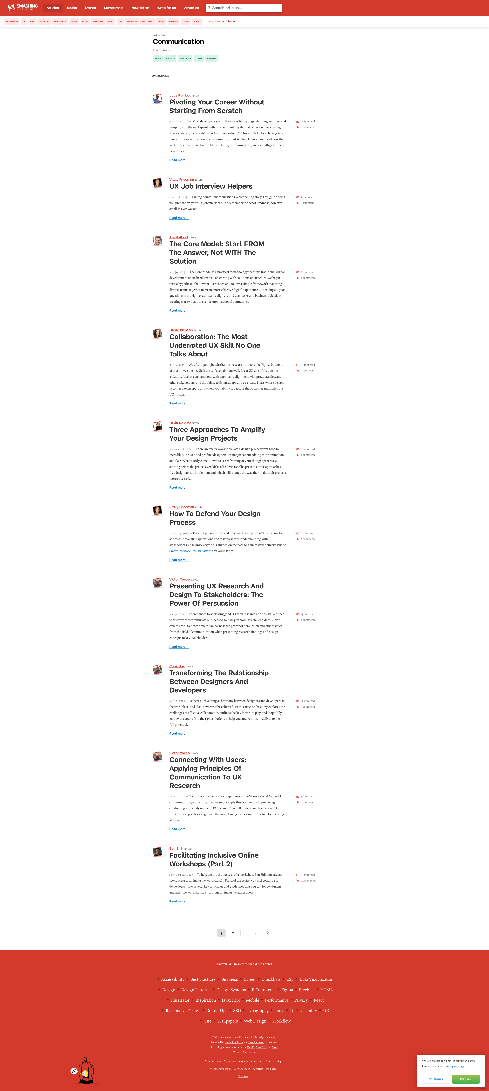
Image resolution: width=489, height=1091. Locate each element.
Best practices (203, 979)
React (111, 21)
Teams (158, 58)
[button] (278, 7)
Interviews (211, 58)
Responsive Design (183, 1010)
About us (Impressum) (250, 1061)
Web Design (147, 21)
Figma (85, 21)
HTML (326, 989)
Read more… (179, 160)
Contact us (230, 1061)
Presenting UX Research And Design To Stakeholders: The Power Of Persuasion (216, 594)
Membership (113, 8)
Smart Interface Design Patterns (191, 551)
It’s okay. (466, 1079)
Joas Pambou (180, 95)
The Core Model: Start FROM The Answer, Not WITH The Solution (216, 252)
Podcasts (243, 1076)
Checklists (271, 979)
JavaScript (44, 21)
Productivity (185, 58)
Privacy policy (273, 1061)
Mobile (252, 1000)
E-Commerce (264, 989)
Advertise (191, 8)
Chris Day (177, 666)
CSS (32, 21)
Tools (279, 1010)
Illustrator (180, 1000)
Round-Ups (132, 21)
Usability (309, 1010)
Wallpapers (98, 21)
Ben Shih (176, 848)
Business (173, 21)
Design (74, 21)
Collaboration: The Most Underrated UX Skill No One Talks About (214, 345)
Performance (60, 21)
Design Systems (231, 989)
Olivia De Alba (180, 423)
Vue (120, 21)
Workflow (170, 58)
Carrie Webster (181, 330)
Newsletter (140, 8)
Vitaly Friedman (181, 179)
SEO (237, 1010)
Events (90, 8)
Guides (161, 21)
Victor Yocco (179, 579)
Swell (275, 1047)
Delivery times (241, 1068)
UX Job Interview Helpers (211, 186)
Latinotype (249, 1052)
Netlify (251, 1047)
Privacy (197, 21)
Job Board (271, 1068)
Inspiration (205, 1000)
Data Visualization (317, 979)
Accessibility (12, 21)
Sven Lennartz (256, 1042)
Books (72, 8)
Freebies (306, 989)
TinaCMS (261, 1047)
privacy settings (454, 1066)
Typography (258, 1010)
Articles (53, 8)
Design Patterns (195, 989)
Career (185, 21)
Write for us (166, 8)
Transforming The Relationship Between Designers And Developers (219, 681)
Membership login (220, 1068)
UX (24, 21)
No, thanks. (436, 1079)
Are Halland (178, 237)
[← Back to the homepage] (24, 8)
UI (292, 1010)
